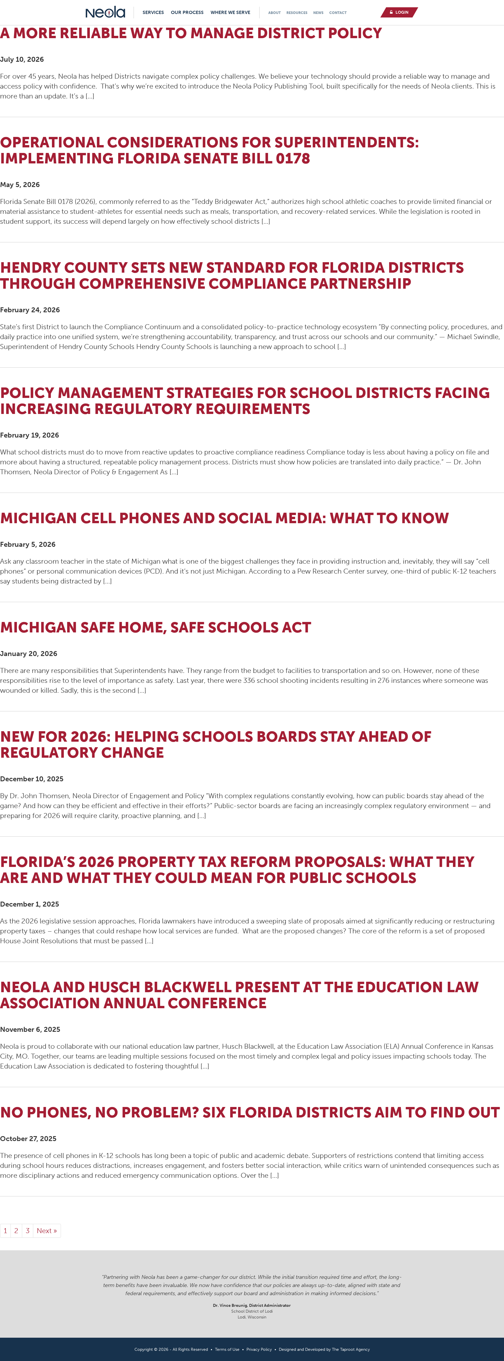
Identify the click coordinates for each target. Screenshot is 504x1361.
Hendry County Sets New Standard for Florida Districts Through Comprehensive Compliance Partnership (232, 275)
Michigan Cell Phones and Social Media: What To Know (224, 518)
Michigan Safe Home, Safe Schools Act (155, 627)
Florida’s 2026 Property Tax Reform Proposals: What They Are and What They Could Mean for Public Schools (237, 870)
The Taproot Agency (351, 1349)
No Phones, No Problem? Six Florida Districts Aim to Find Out (250, 1112)
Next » (47, 1230)
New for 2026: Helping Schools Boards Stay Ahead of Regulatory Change (215, 744)
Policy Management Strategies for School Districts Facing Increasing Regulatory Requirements (245, 401)
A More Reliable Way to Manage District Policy (191, 33)
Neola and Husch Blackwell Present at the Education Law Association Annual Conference (239, 995)
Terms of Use (227, 1349)
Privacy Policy (259, 1349)
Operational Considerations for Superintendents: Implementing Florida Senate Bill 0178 (209, 150)
